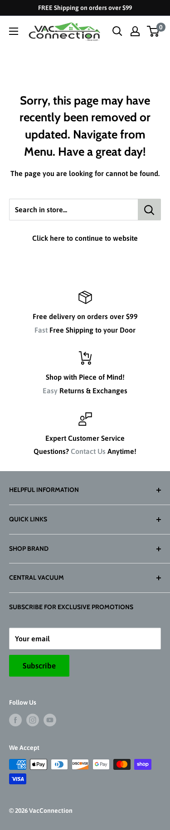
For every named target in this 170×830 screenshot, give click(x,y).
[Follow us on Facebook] (15, 720)
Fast (41, 330)
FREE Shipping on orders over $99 (85, 7)
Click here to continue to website (85, 238)
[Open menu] (13, 31)
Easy (50, 390)
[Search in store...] (149, 209)
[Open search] (117, 31)
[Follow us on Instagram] (32, 720)
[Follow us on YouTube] (50, 720)
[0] (153, 31)
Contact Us (88, 451)
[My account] (135, 31)
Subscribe (39, 665)
